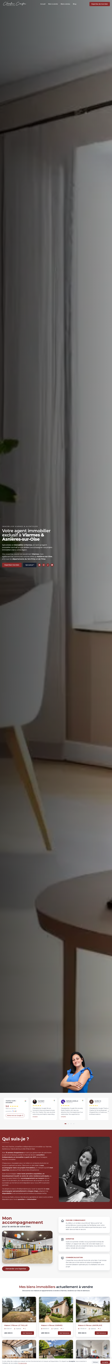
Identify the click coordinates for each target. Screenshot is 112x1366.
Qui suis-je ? (29, 565)
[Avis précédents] (31, 1111)
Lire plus (35, 1116)
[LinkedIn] (52, 565)
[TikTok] (47, 565)
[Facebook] (39, 565)
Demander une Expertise (16, 1269)
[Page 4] (74, 1124)
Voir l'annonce (27, 1333)
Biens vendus (65, 4)
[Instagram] (43, 565)
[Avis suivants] (108, 1111)
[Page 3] (71, 1124)
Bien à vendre (53, 4)
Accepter (105, 1362)
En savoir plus (22, 1363)
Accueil (42, 4)
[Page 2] (68, 1124)
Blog (74, 4)
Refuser (95, 1362)
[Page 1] (65, 1124)
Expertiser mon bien (12, 565)
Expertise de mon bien (100, 4)
